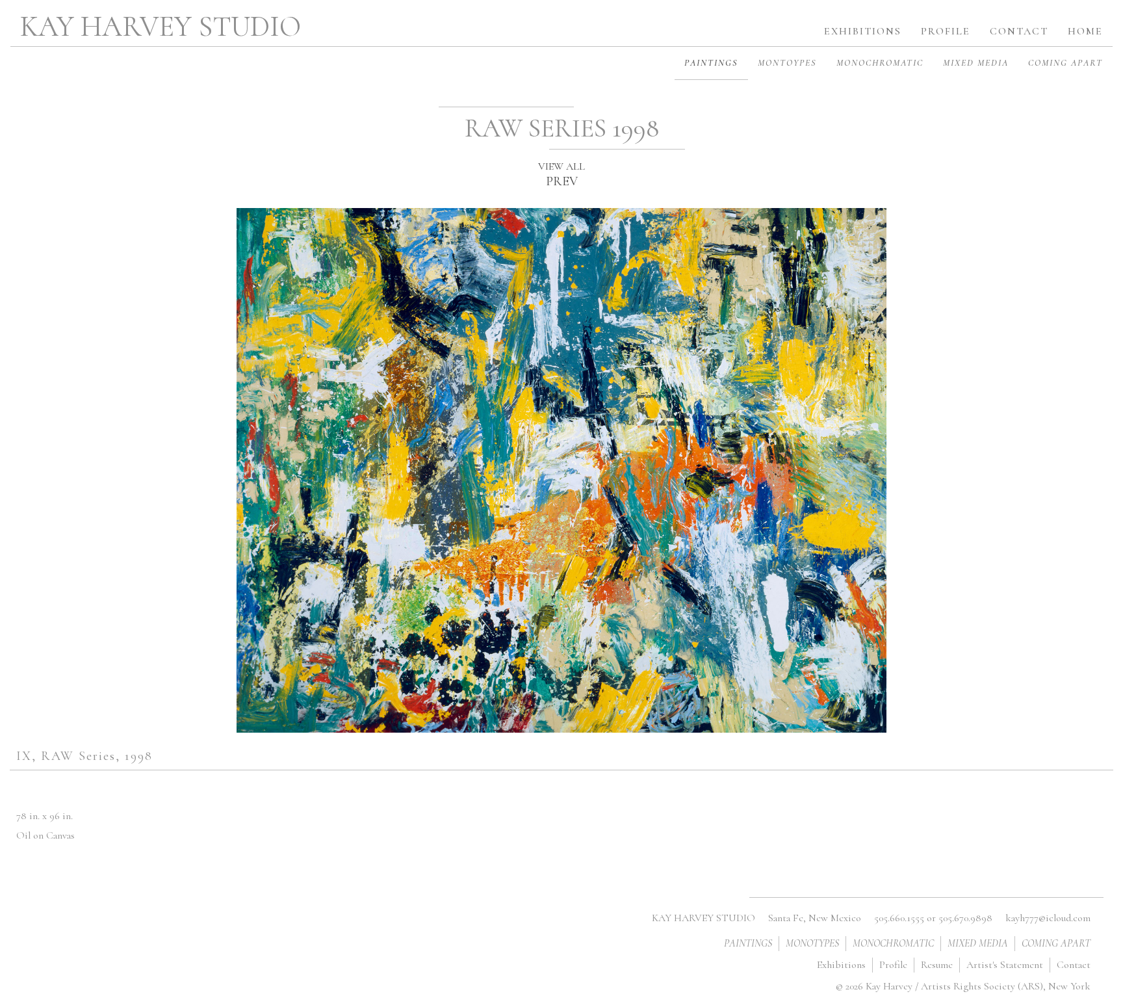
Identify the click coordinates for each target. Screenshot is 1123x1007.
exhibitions (862, 31)
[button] (945, 26)
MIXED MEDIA (976, 62)
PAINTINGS (711, 62)
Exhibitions (841, 964)
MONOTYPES (812, 943)
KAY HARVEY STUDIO (160, 26)
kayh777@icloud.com (1048, 917)
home (1085, 31)
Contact (1074, 964)
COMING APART (1065, 62)
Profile (893, 964)
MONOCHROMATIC (879, 62)
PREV (562, 181)
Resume (937, 964)
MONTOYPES (787, 62)
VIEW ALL (561, 166)
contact (1019, 31)
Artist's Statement (1004, 964)
